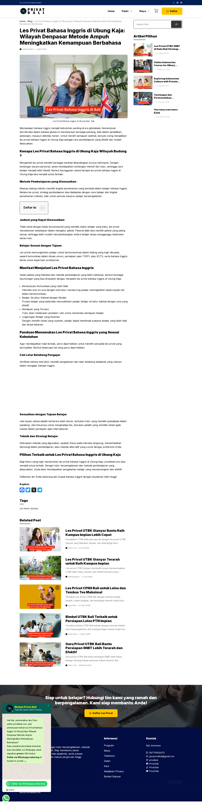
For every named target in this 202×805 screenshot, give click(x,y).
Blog (30, 21)
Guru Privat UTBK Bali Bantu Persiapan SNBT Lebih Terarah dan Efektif (94, 648)
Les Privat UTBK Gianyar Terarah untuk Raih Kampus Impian (93, 561)
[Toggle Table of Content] (41, 207)
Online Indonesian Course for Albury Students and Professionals (165, 67)
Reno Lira (72, 548)
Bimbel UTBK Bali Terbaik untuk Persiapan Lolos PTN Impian (91, 619)
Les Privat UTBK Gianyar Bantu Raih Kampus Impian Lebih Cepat (95, 533)
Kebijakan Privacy (114, 771)
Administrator (28, 49)
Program (109, 745)
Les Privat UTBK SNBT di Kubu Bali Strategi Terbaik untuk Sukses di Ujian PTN (168, 50)
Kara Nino (72, 605)
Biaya (142, 11)
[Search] (176, 24)
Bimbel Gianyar (112, 776)
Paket (125, 11)
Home (111, 11)
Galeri (107, 760)
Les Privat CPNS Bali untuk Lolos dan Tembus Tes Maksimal (96, 590)
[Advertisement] (74, 391)
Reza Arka (72, 634)
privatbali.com (112, 461)
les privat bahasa (29, 508)
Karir (106, 766)
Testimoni (109, 755)
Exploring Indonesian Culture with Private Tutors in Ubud (166, 81)
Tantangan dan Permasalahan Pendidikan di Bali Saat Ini (167, 99)
